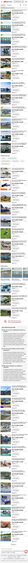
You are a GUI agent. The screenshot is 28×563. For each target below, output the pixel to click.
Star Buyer (10, 557)
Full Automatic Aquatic (17, 71)
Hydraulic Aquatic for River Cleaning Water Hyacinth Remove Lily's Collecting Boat (19, 520)
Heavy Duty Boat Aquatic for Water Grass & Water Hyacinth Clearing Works (19, 254)
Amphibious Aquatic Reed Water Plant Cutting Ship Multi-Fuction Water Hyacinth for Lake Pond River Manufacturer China (19, 205)
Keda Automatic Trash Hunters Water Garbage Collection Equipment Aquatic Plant (19, 308)
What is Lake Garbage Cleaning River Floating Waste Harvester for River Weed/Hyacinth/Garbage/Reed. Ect (6, 280)
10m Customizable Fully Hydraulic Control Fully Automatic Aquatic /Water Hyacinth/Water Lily (18, 483)
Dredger (3, 158)
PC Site (14, 557)
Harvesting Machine (12, 158)
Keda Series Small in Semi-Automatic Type (19, 181)
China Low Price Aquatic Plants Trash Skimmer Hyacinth (19, 144)
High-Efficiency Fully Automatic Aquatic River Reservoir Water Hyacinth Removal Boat (19, 229)
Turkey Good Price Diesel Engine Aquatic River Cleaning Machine (18, 169)
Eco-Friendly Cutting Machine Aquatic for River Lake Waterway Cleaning (19, 132)
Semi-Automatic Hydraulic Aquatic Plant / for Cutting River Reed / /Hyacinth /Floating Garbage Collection (19, 399)
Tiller (22, 161)
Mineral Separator (5, 163)
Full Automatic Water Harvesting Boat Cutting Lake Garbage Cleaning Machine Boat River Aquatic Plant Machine (19, 423)
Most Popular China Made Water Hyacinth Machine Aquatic (18, 411)
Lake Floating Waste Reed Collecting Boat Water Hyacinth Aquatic (19, 59)
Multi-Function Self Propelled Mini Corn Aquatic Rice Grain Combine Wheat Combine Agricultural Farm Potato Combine (19, 193)
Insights (18, 557)
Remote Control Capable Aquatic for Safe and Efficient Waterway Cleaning (19, 435)
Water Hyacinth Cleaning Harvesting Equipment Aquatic (19, 217)
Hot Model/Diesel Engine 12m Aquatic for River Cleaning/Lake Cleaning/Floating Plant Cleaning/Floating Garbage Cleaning (19, 120)
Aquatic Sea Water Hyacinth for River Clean (18, 508)
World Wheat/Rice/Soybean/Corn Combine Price (18, 459)
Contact (23, 558)
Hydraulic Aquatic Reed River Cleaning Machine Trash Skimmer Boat (18, 83)
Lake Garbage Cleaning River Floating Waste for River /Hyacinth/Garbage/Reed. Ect (19, 10)
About (4, 558)
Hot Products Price (12, 555)
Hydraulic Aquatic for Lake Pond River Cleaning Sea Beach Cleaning (19, 95)
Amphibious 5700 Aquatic (19, 496)
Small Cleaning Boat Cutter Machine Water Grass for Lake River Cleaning (19, 284)
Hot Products (4, 555)
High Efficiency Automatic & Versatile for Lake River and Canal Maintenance (19, 241)
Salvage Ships (15, 161)
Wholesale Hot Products (21, 555)
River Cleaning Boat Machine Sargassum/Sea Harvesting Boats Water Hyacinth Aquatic (19, 471)
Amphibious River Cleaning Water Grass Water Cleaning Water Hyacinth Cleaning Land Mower (19, 386)
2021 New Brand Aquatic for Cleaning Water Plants (19, 447)
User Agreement (10, 558)
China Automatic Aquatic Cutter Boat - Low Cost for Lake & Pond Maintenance (19, 296)
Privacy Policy (17, 558)
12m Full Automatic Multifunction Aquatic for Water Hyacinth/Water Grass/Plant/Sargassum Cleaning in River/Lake (19, 23)
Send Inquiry (16, 17)
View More (13, 544)
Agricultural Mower (6, 161)
